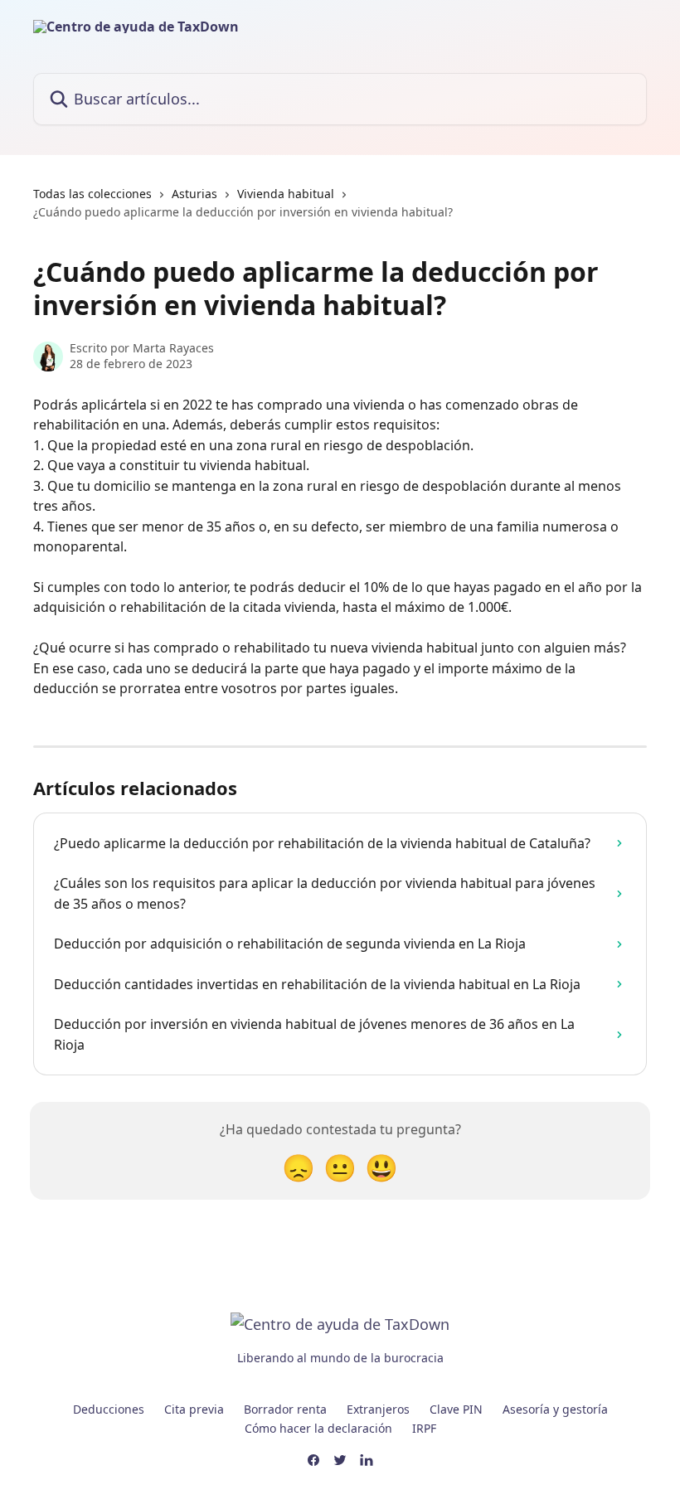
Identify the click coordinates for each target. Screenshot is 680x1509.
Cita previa (194, 1409)
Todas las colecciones (92, 193)
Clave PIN (456, 1409)
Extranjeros (378, 1409)
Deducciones (108, 1409)
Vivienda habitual (285, 193)
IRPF (424, 1428)
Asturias (194, 193)
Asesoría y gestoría (555, 1409)
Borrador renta (285, 1409)
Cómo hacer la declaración (318, 1428)
